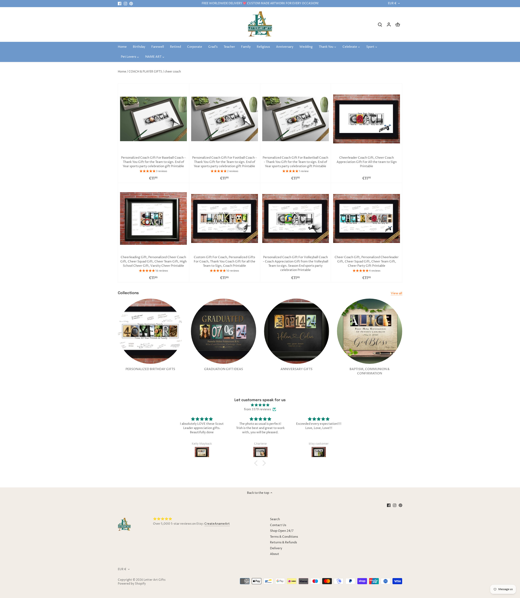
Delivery (276, 548)
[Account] (388, 24)
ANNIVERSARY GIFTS (296, 369)
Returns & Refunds (283, 542)
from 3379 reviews (257, 409)
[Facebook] (119, 3)
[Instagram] (125, 3)
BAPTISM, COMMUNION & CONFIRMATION (370, 371)
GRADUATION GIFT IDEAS (223, 369)
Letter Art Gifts (155, 580)
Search (275, 519)
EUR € (392, 3)
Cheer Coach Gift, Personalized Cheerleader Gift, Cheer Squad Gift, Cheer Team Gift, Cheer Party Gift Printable (367, 261)
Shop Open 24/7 (282, 531)
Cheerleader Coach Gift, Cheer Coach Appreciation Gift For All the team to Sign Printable (367, 162)
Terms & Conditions (284, 537)
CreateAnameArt (217, 524)
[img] (260, 405)
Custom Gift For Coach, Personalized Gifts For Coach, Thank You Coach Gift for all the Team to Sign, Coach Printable (224, 261)
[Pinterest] (131, 3)
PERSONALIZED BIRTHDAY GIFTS (150, 369)
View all (396, 293)
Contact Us (278, 525)
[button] (257, 463)
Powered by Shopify (132, 584)
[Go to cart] (397, 24)
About (274, 554)
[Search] (379, 24)
